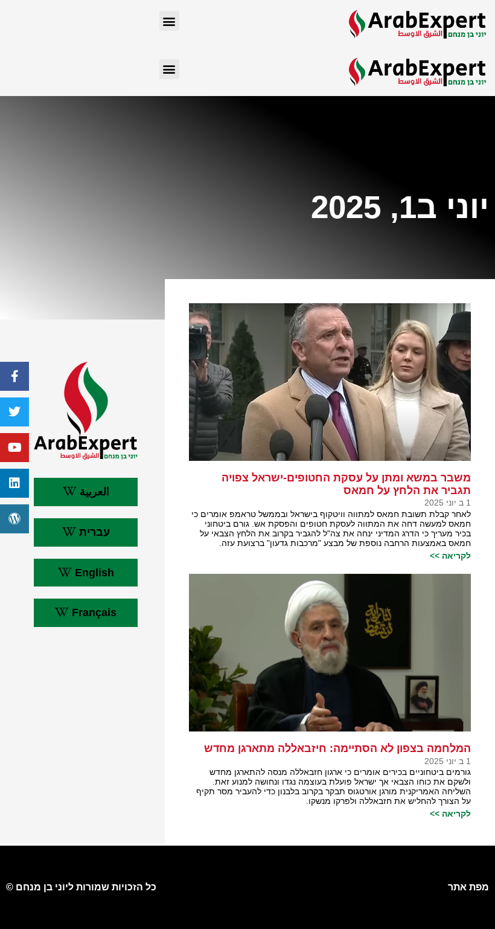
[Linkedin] (14, 483)
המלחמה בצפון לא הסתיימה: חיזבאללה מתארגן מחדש (337, 748)
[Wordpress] (14, 518)
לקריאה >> (450, 556)
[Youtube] (14, 447)
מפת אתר (468, 887)
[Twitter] (14, 411)
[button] (169, 21)
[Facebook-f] (14, 376)
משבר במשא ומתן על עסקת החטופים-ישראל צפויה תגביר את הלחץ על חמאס (346, 484)
